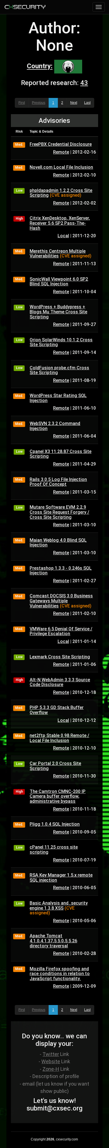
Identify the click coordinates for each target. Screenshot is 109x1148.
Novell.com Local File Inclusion (61, 167)
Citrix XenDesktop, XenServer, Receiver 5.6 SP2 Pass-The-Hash (60, 223)
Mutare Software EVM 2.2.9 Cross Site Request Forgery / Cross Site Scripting (59, 512)
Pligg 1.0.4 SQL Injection (55, 824)
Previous (38, 103)
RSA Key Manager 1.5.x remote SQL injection (61, 877)
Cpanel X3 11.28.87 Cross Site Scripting (60, 454)
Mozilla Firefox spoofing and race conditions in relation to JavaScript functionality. (60, 973)
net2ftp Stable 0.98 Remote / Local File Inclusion (59, 738)
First (21, 103)
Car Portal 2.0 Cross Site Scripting (55, 766)
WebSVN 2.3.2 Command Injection (55, 426)
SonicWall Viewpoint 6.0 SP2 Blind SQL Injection (59, 281)
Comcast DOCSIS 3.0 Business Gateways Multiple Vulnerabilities (61, 600)
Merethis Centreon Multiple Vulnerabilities (58, 253)
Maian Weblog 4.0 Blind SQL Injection (58, 542)
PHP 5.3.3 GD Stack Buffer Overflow (57, 710)
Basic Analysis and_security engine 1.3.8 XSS (59, 905)
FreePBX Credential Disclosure (61, 144)
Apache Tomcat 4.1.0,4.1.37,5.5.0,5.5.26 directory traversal (53, 940)
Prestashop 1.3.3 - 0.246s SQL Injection (61, 570)
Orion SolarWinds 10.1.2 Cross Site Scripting (61, 342)
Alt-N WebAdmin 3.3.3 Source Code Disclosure (60, 682)
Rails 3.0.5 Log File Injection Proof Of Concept (58, 482)
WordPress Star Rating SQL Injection (58, 398)
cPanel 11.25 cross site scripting (54, 849)
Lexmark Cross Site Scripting (60, 656)
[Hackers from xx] (68, 66)
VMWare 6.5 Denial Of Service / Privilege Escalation (61, 631)
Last (87, 103)
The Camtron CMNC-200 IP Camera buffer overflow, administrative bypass (58, 796)
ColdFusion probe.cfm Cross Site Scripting (59, 370)
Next (73, 103)
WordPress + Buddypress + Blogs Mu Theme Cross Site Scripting (58, 311)
